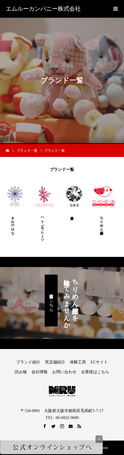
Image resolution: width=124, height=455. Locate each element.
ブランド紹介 (28, 362)
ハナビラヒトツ (42, 227)
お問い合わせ (64, 372)
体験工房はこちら (51, 300)
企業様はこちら (95, 372)
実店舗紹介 (55, 362)
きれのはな (13, 223)
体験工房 (78, 362)
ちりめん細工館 (102, 221)
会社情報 (39, 372)
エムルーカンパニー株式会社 (43, 8)
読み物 (21, 372)
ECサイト (99, 362)
